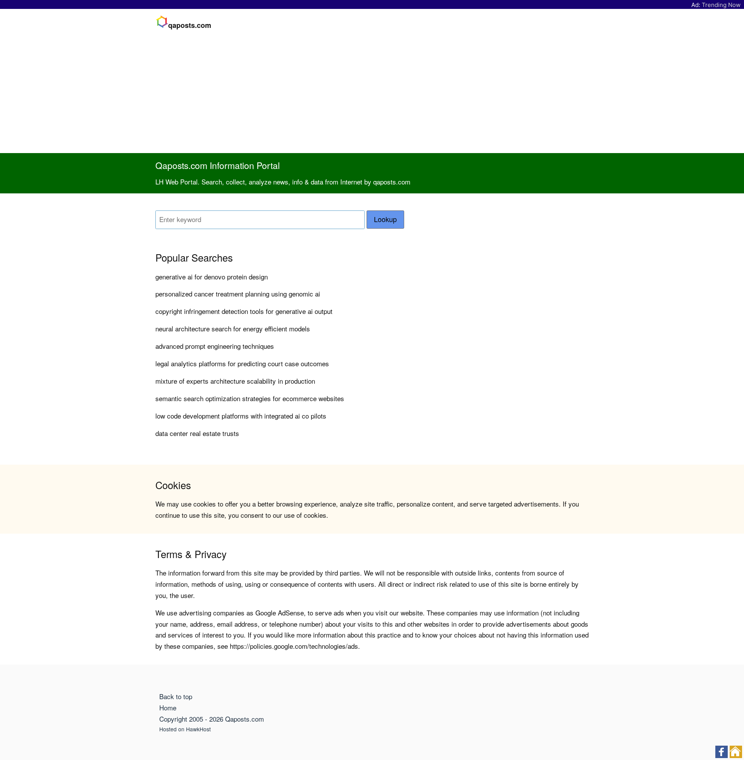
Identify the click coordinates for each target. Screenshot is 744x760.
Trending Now (721, 5)
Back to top (175, 696)
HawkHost (198, 729)
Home (167, 707)
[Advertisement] (372, 95)
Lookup (385, 219)
